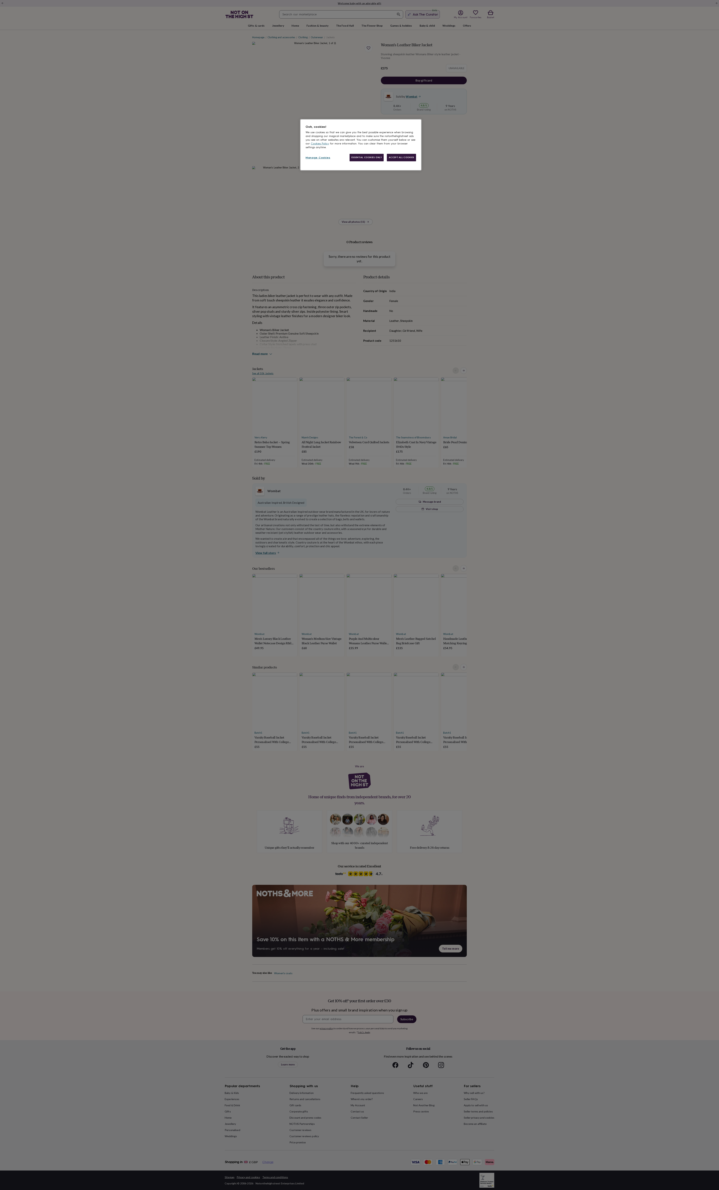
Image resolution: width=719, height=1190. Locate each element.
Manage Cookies (318, 157)
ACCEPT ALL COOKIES (401, 157)
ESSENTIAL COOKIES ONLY (366, 157)
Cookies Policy (320, 143)
